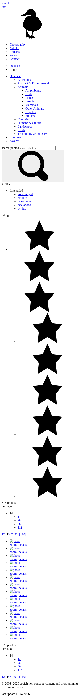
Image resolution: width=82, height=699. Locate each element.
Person (14, 55)
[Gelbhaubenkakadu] (15, 606)
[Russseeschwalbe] (15, 562)
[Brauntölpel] (15, 555)
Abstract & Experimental (33, 83)
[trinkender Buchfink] (15, 541)
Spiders (30, 115)
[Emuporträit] (15, 591)
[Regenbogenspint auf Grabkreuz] (15, 577)
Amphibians (33, 90)
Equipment (16, 137)
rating (5, 215)
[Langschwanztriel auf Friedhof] (15, 584)
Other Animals (34, 108)
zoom (13, 544)
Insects (29, 101)
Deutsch (15, 65)
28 (19, 520)
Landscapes (25, 126)
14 (19, 516)
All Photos (24, 79)
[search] (33, 166)
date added (24, 205)
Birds (28, 94)
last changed (25, 194)
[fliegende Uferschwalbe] (15, 627)
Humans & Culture (29, 123)
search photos (10, 148)
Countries (24, 119)
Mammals (31, 105)
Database (15, 76)
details (23, 544)
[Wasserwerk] (15, 548)
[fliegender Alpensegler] (15, 613)
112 (20, 527)
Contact (14, 59)
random (22, 197)
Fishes (29, 97)
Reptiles (30, 112)
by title (22, 208)
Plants (21, 130)
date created (25, 201)
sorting (6, 183)
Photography (18, 44)
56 (19, 524)
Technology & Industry (32, 133)
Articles (14, 48)
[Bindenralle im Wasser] (15, 570)
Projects (15, 51)
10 (17, 534)
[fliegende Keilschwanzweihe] (15, 598)
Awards (14, 141)
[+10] (22, 534)
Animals (23, 87)
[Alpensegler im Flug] (15, 620)
